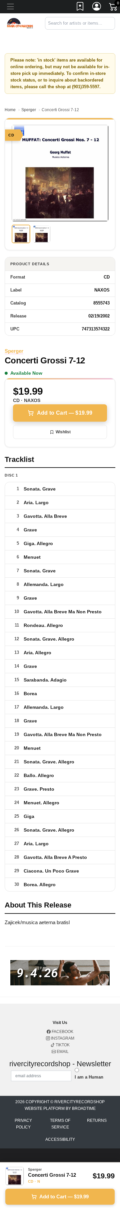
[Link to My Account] (97, 7)
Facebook (62, 1031)
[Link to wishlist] (80, 7)
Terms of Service (60, 1123)
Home (10, 109)
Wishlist (63, 432)
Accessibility (60, 1139)
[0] (113, 8)
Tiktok (62, 1045)
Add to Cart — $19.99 (64, 413)
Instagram (62, 1038)
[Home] (20, 22)
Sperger (28, 109)
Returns (97, 1120)
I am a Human (89, 1077)
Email (62, 1051)
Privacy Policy (23, 1123)
